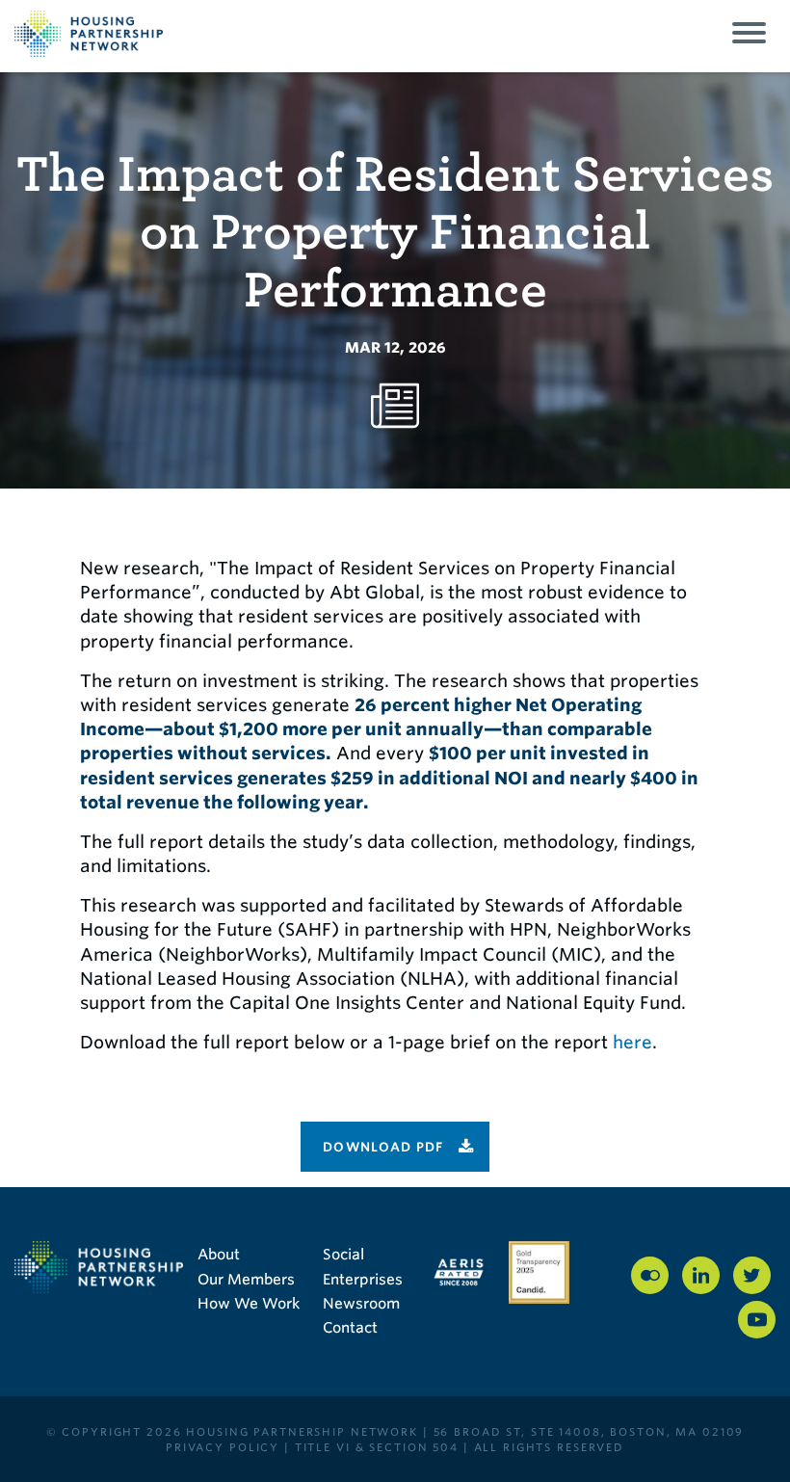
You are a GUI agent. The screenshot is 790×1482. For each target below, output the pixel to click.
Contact (350, 1327)
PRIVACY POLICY (222, 1447)
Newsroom (361, 1303)
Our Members (246, 1279)
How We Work (249, 1303)
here (632, 1042)
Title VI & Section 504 (377, 1447)
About (219, 1254)
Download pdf (383, 1147)
